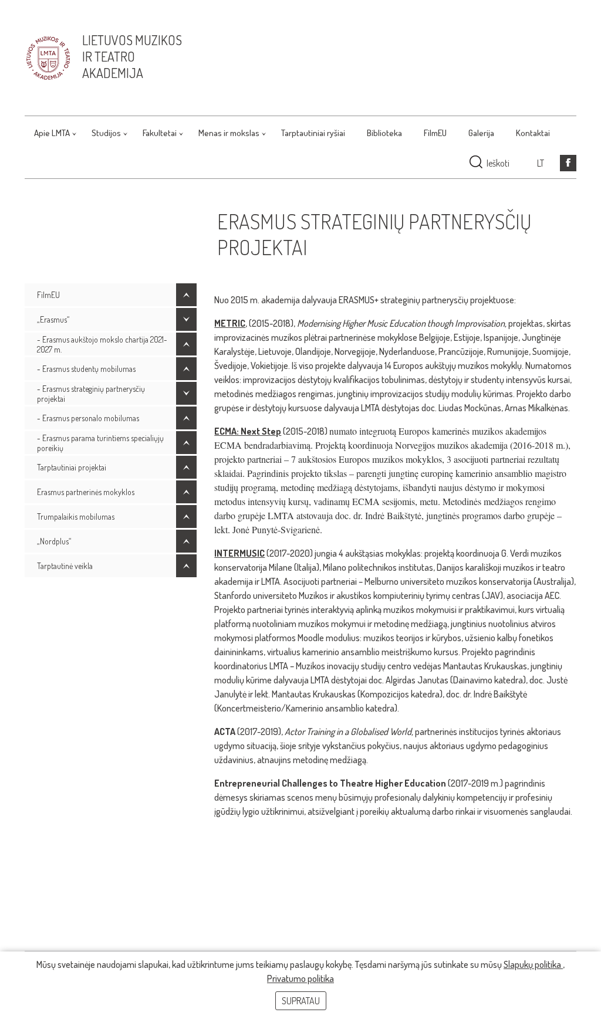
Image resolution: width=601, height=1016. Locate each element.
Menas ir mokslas (228, 132)
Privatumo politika (300, 978)
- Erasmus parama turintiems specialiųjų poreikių (100, 443)
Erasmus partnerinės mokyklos (85, 492)
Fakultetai (160, 132)
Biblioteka (384, 132)
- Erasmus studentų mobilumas (86, 369)
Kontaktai (533, 132)
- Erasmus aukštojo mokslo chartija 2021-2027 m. (102, 344)
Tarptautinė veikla (65, 566)
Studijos (106, 132)
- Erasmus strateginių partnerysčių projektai (91, 394)
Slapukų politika (533, 964)
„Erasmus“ (53, 319)
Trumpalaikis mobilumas (75, 516)
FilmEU (435, 132)
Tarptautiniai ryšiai (313, 132)
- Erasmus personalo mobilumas (88, 418)
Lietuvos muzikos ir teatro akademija (132, 56)
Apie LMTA (52, 132)
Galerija (481, 132)
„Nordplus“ (54, 541)
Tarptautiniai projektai (71, 467)
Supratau (301, 1001)
